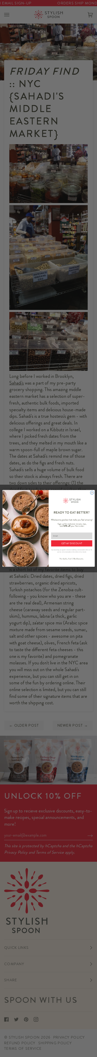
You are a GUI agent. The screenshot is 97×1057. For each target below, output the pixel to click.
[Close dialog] (92, 493)
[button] (71, 543)
